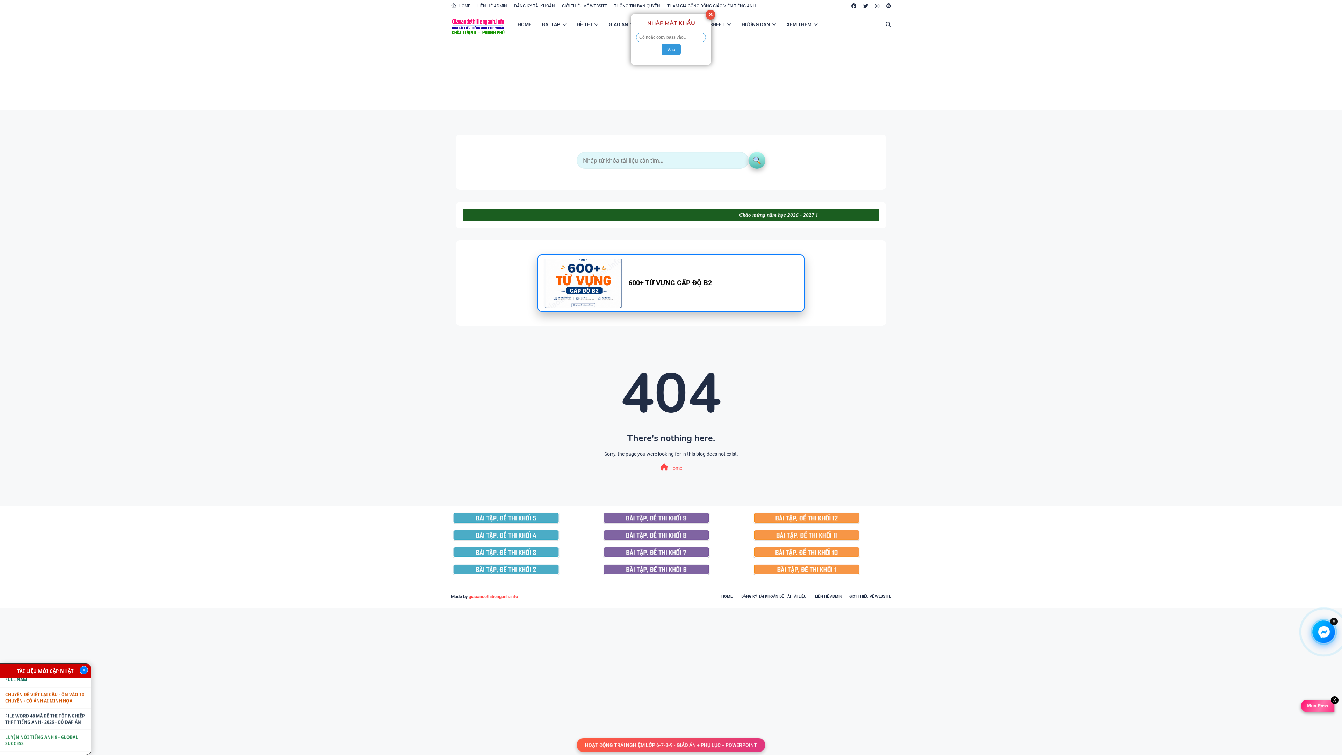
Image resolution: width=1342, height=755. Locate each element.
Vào (671, 49)
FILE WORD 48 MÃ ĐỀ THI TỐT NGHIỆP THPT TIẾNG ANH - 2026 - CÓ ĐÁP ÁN (45, 696)
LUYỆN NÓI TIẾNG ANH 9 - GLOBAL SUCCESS (41, 717)
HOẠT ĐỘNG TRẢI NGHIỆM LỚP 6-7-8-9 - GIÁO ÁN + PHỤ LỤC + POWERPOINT (671, 744)
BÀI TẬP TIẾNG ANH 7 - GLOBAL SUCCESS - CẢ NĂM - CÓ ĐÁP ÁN (38, 738)
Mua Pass (1318, 706)
